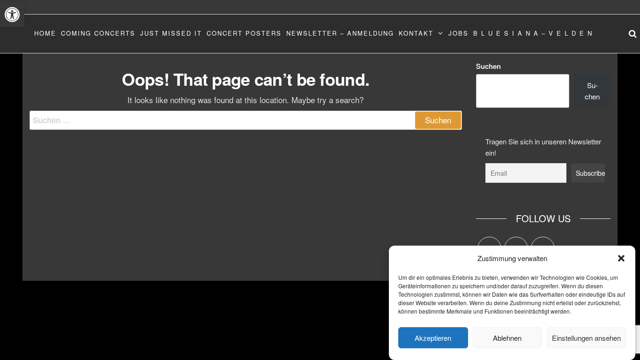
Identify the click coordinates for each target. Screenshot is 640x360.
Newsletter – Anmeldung (340, 33)
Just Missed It (171, 33)
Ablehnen (507, 338)
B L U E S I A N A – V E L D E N (533, 33)
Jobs (458, 33)
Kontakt (416, 33)
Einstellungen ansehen (586, 338)
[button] (12, 14)
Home (45, 33)
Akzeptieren (433, 338)
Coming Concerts (98, 33)
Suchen (488, 66)
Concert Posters (244, 33)
